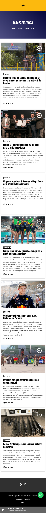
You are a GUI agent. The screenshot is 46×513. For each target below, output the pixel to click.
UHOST (23, 502)
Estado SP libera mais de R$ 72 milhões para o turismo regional (21, 146)
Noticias (7, 141)
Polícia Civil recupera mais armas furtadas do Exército (22, 446)
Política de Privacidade (23, 499)
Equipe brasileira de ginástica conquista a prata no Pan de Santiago (22, 253)
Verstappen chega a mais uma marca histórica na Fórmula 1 (20, 317)
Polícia (6, 74)
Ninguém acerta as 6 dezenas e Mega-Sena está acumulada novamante (23, 183)
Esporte (7, 247)
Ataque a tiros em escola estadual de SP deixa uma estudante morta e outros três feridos (22, 80)
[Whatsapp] (41, 495)
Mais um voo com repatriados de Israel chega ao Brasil (21, 381)
